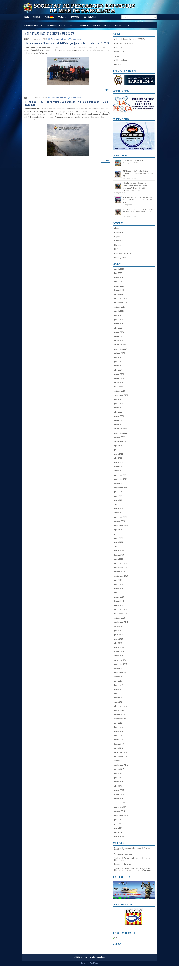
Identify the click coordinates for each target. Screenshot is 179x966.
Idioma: (49, 17)
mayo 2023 (118, 408)
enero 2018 (118, 656)
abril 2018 (118, 643)
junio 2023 (118, 404)
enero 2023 (118, 425)
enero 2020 (118, 559)
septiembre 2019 (121, 576)
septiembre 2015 (121, 765)
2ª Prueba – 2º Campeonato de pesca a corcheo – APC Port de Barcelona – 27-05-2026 (138, 211)
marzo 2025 (119, 332)
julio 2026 (118, 273)
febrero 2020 (119, 555)
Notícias (63, 39)
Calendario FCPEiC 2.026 (56, 25)
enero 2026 (118, 294)
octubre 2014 (119, 811)
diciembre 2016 (120, 706)
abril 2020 (118, 546)
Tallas (129, 25)
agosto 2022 (119, 446)
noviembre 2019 (120, 567)
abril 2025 (118, 328)
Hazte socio (74, 17)
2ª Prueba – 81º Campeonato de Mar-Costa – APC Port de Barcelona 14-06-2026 (137, 199)
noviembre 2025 (120, 303)
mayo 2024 (118, 366)
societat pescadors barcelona (93, 957)
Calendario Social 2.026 (33, 25)
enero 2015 (118, 799)
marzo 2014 (119, 836)
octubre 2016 (119, 715)
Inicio (26, 17)
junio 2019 (118, 584)
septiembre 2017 (121, 673)
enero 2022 (118, 471)
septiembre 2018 (121, 622)
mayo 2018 (118, 639)
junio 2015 (118, 778)
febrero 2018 (119, 651)
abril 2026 (118, 282)
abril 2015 (118, 786)
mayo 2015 (118, 782)
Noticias (73, 25)
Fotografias (118, 241)
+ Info (106, 90)
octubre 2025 (119, 307)
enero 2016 (118, 748)
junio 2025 (118, 319)
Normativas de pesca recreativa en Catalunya (132, 870)
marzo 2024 (119, 374)
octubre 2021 (119, 483)
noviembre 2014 (120, 807)
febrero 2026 (119, 290)
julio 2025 (118, 315)
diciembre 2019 (120, 563)
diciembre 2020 (120, 517)
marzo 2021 (119, 509)
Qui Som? (36, 17)
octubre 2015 (119, 761)
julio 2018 (118, 630)
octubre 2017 (119, 668)
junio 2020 (118, 538)
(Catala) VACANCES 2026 (133, 161)
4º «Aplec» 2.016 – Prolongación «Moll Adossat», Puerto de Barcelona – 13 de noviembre (66, 103)
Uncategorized (120, 258)
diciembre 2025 (120, 298)
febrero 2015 (119, 794)
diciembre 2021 (120, 475)
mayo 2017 (118, 689)
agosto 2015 (119, 769)
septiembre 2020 (121, 525)
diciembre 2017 (120, 660)
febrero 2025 (119, 336)
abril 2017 (118, 694)
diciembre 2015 (120, 752)
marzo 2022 (119, 462)
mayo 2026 (118, 277)
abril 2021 (118, 504)
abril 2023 (118, 412)
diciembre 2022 (120, 429)
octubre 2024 (119, 353)
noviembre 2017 (120, 664)
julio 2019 (118, 580)
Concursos (84, 25)
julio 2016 (118, 723)
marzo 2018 (119, 647)
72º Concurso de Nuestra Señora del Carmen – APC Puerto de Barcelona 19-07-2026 (138, 173)
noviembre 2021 (120, 479)
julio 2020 (118, 534)
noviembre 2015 (120, 757)
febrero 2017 (119, 698)
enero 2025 (118, 340)
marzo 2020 (119, 551)
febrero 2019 (119, 601)
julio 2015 (118, 773)
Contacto (62, 17)
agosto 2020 (119, 530)
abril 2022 (118, 458)
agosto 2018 (119, 626)
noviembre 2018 (120, 614)
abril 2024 (118, 370)
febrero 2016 (119, 744)
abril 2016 (118, 736)
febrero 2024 (119, 378)
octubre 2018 (119, 618)
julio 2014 (118, 820)
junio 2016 (118, 727)
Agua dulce (119, 25)
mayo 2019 (118, 588)
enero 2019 (118, 605)
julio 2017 (118, 681)
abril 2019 (118, 593)
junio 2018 (118, 635)
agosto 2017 (119, 677)
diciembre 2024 (120, 345)
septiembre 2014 (121, 815)
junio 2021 (118, 496)
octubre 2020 (119, 521)
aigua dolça (118, 228)
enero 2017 (118, 702)
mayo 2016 (118, 731)
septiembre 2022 (121, 441)
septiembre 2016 (121, 719)
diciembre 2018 (120, 609)
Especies (107, 25)
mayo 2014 (118, 828)
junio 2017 (118, 685)
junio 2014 (118, 824)
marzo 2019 (119, 597)
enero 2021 (118, 513)
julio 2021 (118, 492)
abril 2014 (118, 832)
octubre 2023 (119, 391)
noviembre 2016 (120, 710)
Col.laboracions (90, 17)
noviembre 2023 (120, 387)
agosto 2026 (119, 269)
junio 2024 (118, 361)
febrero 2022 (119, 467)
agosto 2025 (119, 311)
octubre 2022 (119, 437)
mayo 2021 (118, 500)
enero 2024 (118, 382)
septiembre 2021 (121, 488)
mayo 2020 (118, 542)
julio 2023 (118, 399)
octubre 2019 (119, 572)
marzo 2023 (119, 416)
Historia (96, 25)
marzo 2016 (119, 740)
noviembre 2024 (120, 349)
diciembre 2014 (120, 803)
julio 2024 (118, 357)
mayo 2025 (118, 324)
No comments (75, 39)
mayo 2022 (118, 454)
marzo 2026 (119, 286)
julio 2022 (118, 450)
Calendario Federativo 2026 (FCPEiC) (129, 39)
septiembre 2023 (121, 395)
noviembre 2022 (120, 433)
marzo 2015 (119, 790)
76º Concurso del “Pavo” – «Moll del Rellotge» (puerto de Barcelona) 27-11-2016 (67, 43)
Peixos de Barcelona (122, 253)
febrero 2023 (119, 420)
